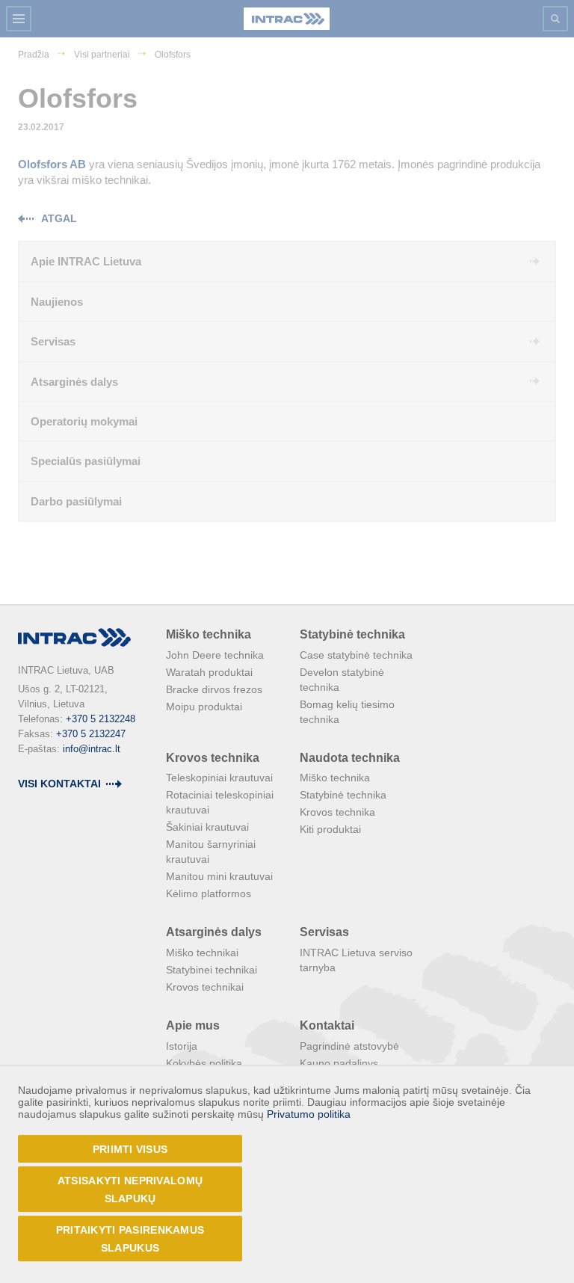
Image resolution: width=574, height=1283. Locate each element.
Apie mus (193, 1025)
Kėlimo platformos (208, 893)
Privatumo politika (309, 1114)
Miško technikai (202, 953)
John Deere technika (215, 655)
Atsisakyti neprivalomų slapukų (130, 1189)
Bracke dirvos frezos (214, 689)
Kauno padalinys (339, 1063)
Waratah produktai (209, 672)
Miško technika (208, 634)
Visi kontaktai (59, 784)
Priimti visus (130, 1149)
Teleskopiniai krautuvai (219, 778)
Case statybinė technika (356, 655)
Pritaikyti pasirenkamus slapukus (130, 1239)
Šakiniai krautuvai (207, 827)
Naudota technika (350, 757)
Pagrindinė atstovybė (349, 1046)
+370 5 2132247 (91, 733)
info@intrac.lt (91, 748)
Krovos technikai (205, 987)
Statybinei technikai (211, 970)
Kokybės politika (204, 1063)
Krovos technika (212, 757)
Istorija (181, 1046)
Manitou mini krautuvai (219, 876)
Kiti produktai (330, 829)
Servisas (324, 932)
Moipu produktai (204, 707)
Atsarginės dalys (214, 932)
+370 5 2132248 (100, 718)
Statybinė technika (352, 634)
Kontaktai (327, 1025)
